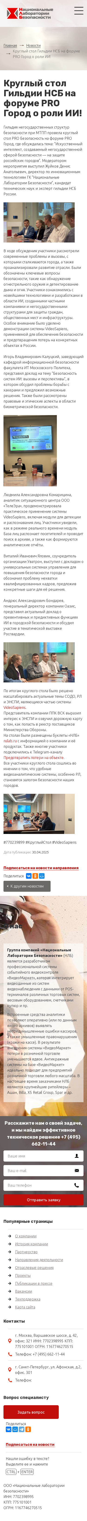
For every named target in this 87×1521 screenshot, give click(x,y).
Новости (33, 45)
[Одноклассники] (35, 876)
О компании (25, 1236)
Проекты (23, 1275)
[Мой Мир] (42, 876)
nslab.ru (10, 741)
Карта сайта (25, 1307)
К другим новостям (27, 886)
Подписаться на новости (30, 1444)
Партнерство (26, 1252)
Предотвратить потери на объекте (33, 758)
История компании (31, 1244)
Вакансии (23, 1291)
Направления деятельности (39, 1260)
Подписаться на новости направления (41, 868)
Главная (10, 45)
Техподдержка (27, 1299)
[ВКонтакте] (29, 876)
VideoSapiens (14, 707)
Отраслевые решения (34, 1268)
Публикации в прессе (33, 1283)
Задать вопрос (31, 1412)
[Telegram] (21, 1429)
